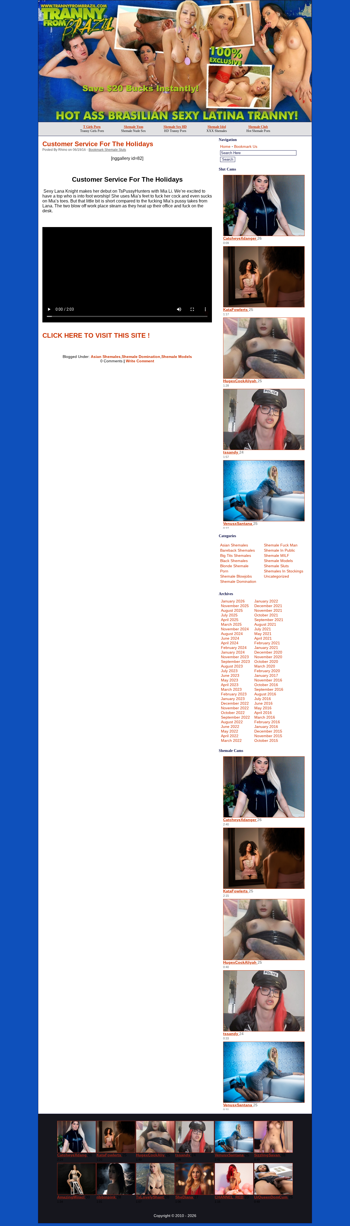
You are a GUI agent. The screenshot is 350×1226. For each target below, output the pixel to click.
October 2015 (266, 740)
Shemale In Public (279, 550)
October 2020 (266, 661)
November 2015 (268, 736)
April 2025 (229, 620)
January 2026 (233, 601)
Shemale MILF (276, 555)
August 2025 (232, 610)
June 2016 (263, 703)
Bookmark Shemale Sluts (107, 150)
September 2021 (268, 620)
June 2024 (230, 638)
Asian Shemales (106, 356)
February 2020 (267, 671)
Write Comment (140, 361)
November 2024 (235, 629)
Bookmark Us (245, 146)
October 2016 (266, 685)
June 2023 (230, 675)
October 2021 (266, 615)
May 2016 (263, 708)
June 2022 (230, 726)
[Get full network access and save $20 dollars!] (175, 120)
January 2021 (266, 647)
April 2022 (229, 736)
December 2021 (268, 606)
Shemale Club (258, 127)
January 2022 (266, 601)
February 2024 (234, 647)
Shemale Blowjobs (236, 576)
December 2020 (268, 652)
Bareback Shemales (237, 550)
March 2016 (264, 717)
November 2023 (235, 657)
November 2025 (235, 606)
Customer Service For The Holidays (97, 144)
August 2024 (232, 633)
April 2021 (263, 638)
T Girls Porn (92, 127)
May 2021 (263, 633)
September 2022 (235, 717)
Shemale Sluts (276, 566)
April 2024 (229, 643)
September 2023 (235, 661)
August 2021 (265, 624)
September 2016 (268, 689)
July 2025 (229, 615)
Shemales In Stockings (283, 571)
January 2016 (266, 726)
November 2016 (268, 680)
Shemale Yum (133, 127)
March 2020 (264, 666)
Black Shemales (234, 560)
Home (225, 146)
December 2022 (235, 703)
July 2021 (262, 629)
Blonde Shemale (234, 566)
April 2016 (263, 712)
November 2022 (235, 708)
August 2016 (265, 694)
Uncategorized (276, 576)
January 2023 (233, 698)
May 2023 (229, 680)
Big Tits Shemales (235, 555)
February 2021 (267, 643)
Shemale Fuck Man (281, 545)
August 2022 (232, 722)
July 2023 (229, 671)
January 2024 (233, 652)
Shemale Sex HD (175, 127)
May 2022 (229, 731)
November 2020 (268, 657)
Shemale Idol (217, 127)
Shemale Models (176, 356)
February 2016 (267, 722)
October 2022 (233, 712)
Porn (224, 571)
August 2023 (232, 666)
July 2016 (262, 698)
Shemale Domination (141, 356)
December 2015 (268, 731)
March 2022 (231, 740)
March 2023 (231, 689)
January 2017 (266, 675)
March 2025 (231, 624)
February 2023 (234, 694)
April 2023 (229, 685)
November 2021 (268, 610)
